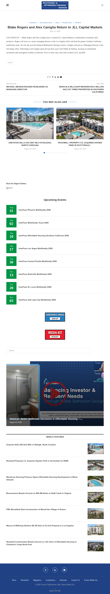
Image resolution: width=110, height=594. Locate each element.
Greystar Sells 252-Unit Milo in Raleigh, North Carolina (31, 445)
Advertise (63, 580)
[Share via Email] (61, 77)
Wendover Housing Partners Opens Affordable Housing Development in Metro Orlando (42, 478)
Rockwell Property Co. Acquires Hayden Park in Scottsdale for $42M (37, 461)
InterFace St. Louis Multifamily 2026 (35, 287)
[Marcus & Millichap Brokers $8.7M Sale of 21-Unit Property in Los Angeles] (96, 529)
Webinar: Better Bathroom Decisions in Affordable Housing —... (46, 419)
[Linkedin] (55, 569)
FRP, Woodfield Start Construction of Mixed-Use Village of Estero (36, 509)
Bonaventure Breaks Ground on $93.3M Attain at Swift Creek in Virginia (38, 493)
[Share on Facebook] (52, 77)
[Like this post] (50, 77)
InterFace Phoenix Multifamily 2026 (35, 210)
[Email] (64, 569)
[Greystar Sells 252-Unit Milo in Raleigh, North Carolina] (30, 123)
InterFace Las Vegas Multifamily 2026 (36, 248)
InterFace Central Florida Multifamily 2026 (38, 261)
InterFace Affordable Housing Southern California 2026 (44, 235)
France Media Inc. (91, 580)
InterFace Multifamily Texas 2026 (34, 223)
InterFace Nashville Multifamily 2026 (35, 274)
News (10, 62)
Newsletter (25, 580)
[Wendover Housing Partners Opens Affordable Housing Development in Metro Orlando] (96, 481)
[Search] (102, 5)
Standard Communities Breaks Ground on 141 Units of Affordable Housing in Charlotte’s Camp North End (41, 543)
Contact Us (75, 580)
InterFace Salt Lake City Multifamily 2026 (37, 300)
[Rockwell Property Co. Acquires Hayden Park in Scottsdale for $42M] (80, 123)
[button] (10, 130)
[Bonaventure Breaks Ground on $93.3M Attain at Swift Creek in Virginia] (96, 497)
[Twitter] (45, 569)
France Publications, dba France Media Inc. (58, 585)
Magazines (37, 580)
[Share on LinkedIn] (58, 77)
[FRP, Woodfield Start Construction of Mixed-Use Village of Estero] (96, 513)
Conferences (50, 580)
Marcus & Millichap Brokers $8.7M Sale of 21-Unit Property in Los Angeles (40, 526)
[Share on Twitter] (55, 77)
